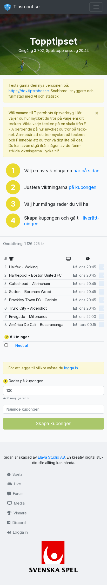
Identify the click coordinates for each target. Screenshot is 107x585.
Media (19, 503)
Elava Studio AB (51, 457)
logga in (71, 368)
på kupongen (82, 187)
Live (17, 484)
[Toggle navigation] (96, 7)
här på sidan (86, 170)
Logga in (20, 532)
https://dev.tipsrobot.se (29, 91)
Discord (18, 522)
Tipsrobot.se (25, 6)
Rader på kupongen (25, 381)
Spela (16, 474)
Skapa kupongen (53, 423)
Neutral (21, 345)
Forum (17, 493)
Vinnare (19, 513)
